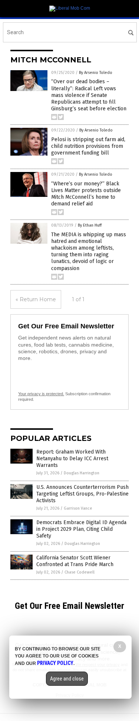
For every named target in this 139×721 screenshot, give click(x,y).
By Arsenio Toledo (95, 72)
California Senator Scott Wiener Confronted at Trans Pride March (74, 561)
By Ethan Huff (90, 225)
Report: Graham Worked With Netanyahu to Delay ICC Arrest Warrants (72, 458)
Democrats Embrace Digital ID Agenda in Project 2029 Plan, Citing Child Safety (81, 529)
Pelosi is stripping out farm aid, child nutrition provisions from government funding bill (88, 146)
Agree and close (67, 679)
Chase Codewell (79, 572)
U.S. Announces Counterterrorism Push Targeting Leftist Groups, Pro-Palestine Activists (82, 494)
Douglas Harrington (81, 473)
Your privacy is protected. (41, 394)
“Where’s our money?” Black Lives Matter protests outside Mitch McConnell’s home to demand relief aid (86, 194)
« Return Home (36, 299)
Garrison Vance (78, 508)
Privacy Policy (55, 663)
